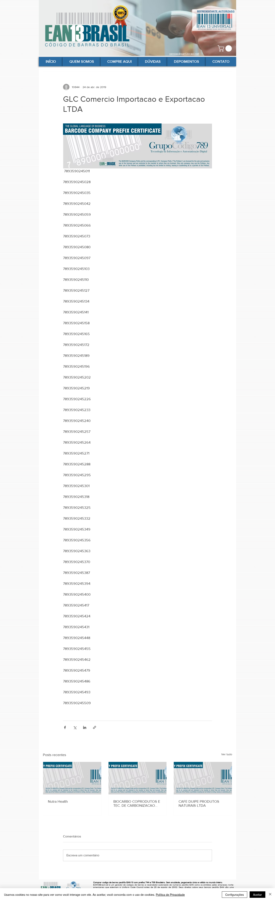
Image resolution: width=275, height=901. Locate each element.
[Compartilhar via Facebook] (65, 727)
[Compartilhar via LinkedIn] (85, 727)
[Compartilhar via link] (94, 727)
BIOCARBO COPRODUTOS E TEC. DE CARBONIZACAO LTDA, (136, 803)
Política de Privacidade (170, 895)
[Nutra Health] (72, 778)
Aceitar (257, 895)
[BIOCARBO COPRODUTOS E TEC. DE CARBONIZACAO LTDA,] (138, 778)
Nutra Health (58, 801)
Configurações (234, 895)
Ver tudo (226, 754)
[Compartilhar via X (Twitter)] (75, 727)
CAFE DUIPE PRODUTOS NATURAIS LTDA (199, 803)
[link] (225, 48)
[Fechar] (270, 894)
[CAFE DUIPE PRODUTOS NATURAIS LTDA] (203, 778)
